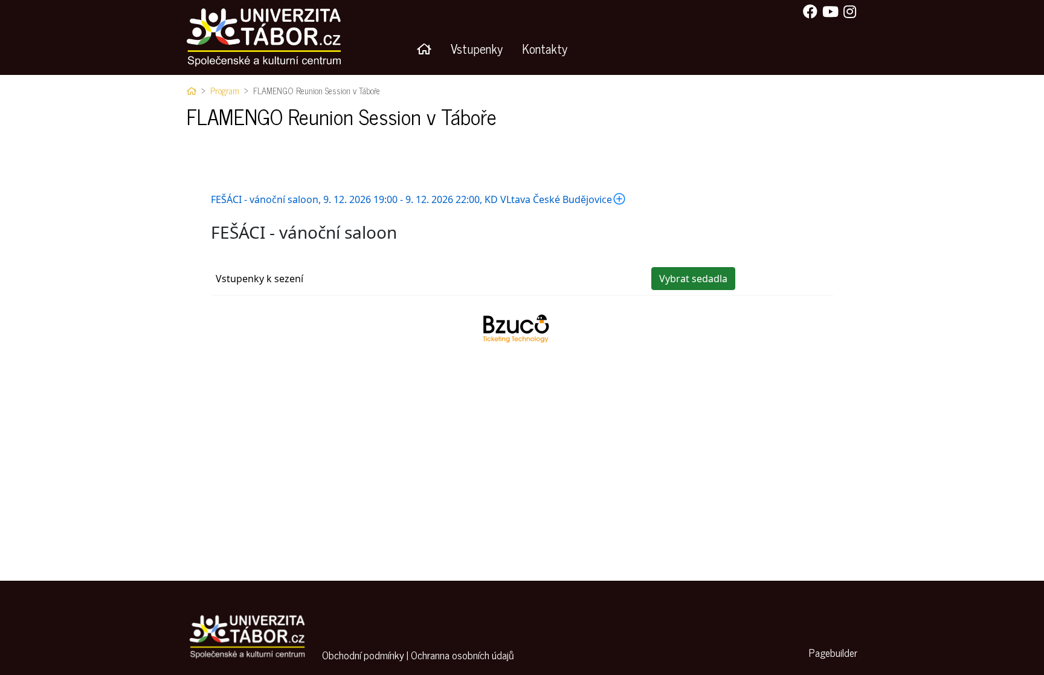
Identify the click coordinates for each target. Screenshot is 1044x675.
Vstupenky (477, 48)
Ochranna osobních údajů (462, 655)
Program (224, 90)
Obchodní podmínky (363, 655)
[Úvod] (424, 48)
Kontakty (544, 48)
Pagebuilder (833, 652)
